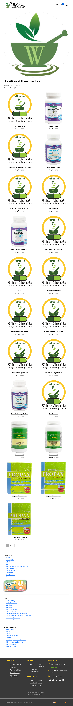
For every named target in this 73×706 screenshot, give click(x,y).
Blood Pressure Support (14, 642)
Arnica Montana (11, 568)
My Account (14, 676)
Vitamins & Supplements (34, 670)
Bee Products (10, 575)
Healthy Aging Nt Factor (19, 249)
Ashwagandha (11, 571)
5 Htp (8, 558)
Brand (32, 664)
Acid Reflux (10, 629)
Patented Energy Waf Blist (19, 373)
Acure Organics (11, 609)
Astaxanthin (10, 573)
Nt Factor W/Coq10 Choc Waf (53, 332)
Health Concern (41, 665)
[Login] (57, 5)
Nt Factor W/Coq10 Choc (19, 332)
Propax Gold (19, 455)
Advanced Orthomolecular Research (18, 616)
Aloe (7, 564)
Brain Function (11, 646)
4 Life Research (11, 603)
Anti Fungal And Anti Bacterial (16, 640)
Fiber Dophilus (53, 208)
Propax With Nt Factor (19, 496)
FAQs (39, 686)
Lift (19, 290)
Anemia (8, 638)
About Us (33, 686)
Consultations (14, 673)
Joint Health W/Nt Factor (53, 249)
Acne (8, 631)
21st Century (10, 601)
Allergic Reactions (12, 636)
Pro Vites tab (53, 414)
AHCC (8, 562)
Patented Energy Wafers (53, 373)
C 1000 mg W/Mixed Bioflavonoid (20, 167)
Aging (8, 633)
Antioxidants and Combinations (17, 566)
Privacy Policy (40, 682)
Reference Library (16, 670)
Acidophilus (10, 560)
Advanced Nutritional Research (16, 614)
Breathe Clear (53, 126)
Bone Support (11, 644)
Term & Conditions (33, 682)
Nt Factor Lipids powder (53, 290)
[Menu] (66, 5)
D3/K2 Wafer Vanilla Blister (19, 208)
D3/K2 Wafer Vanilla (53, 167)
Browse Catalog (15, 664)
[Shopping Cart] (62, 5)
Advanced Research (13, 618)
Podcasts (13, 667)
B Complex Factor (20, 126)
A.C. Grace (9, 605)
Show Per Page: (9, 88)
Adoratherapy (11, 611)
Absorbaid (9, 607)
